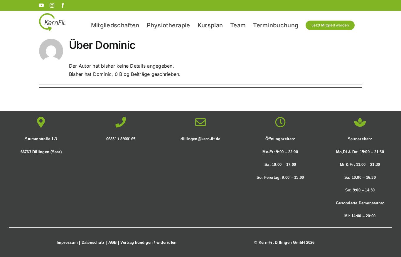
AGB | (114, 242)
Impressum (67, 242)
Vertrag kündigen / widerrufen (148, 242)
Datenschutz (93, 242)
